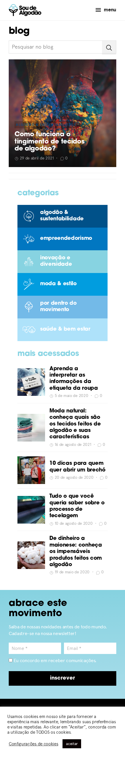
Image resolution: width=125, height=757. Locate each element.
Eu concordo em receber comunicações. (54, 660)
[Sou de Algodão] (25, 10)
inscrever (62, 678)
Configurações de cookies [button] (33, 744)
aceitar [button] (72, 744)
